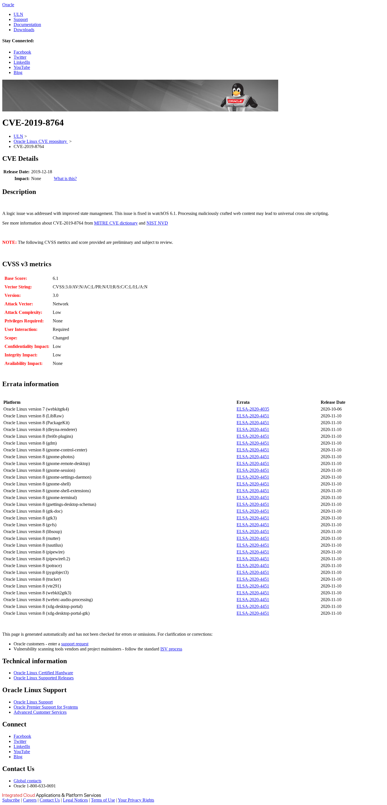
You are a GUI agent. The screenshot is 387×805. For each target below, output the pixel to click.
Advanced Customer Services (40, 712)
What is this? (65, 178)
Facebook (22, 52)
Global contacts (27, 780)
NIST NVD (157, 223)
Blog (18, 72)
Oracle (8, 4)
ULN (18, 14)
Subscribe (11, 800)
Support (21, 19)
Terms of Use (103, 800)
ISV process (171, 648)
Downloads (24, 29)
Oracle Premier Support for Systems (46, 707)
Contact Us (50, 800)
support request (74, 643)
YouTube (22, 67)
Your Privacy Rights (136, 800)
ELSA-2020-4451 (253, 415)
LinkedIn (22, 62)
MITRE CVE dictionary (116, 223)
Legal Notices (75, 800)
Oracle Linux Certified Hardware (43, 672)
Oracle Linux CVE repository (41, 141)
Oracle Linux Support (33, 702)
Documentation (27, 24)
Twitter (20, 57)
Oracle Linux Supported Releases (44, 677)
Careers (30, 800)
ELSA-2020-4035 (253, 409)
